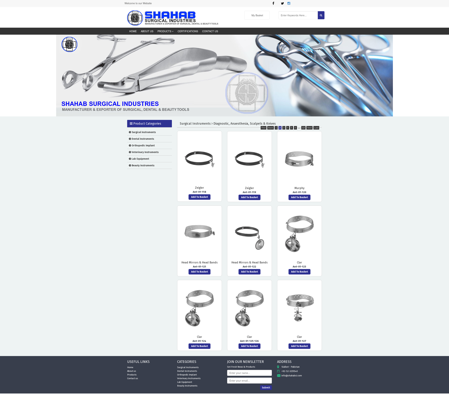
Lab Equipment (140, 158)
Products (132, 374)
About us (131, 371)
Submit (266, 387)
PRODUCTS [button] (165, 31)
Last (316, 128)
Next (309, 128)
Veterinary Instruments (145, 152)
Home (130, 367)
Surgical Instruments (143, 132)
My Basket (257, 15)
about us (147, 31)
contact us (210, 31)
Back (270, 128)
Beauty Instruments (142, 165)
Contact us (132, 378)
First (264, 128)
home (133, 31)
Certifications (188, 31)
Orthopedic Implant (143, 145)
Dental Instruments (142, 138)
